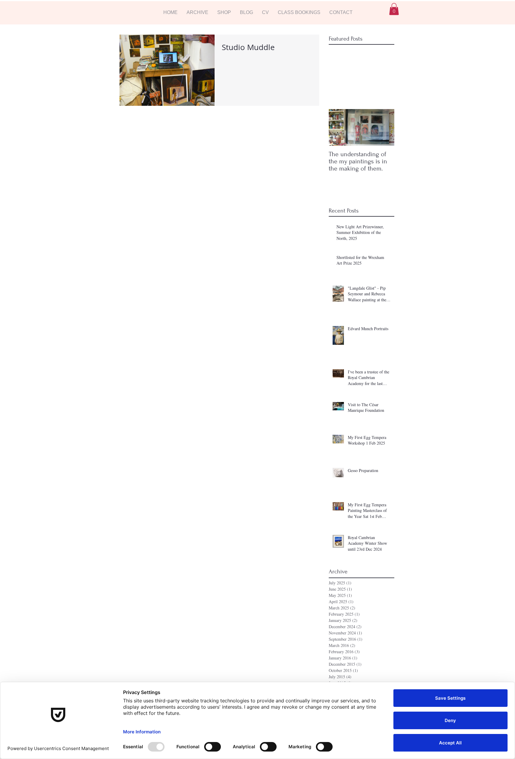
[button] (197, 12)
